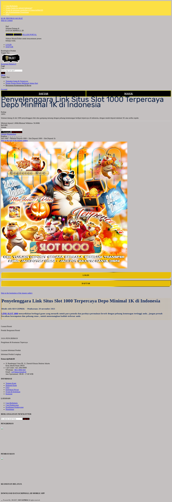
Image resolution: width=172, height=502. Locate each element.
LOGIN (9, 45)
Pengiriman (10, 409)
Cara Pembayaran (12, 405)
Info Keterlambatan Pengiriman (17, 12)
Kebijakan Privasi (12, 390)
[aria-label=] (11, 62)
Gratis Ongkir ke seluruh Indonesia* (19, 8)
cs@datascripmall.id (18, 372)
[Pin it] (15, 136)
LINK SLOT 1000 (9, 313)
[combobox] (12, 70)
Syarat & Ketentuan (13, 392)
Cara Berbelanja (12, 6)
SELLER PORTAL (29, 35)
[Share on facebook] (10, 136)
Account (4, 89)
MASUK (9, 35)
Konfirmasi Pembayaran (15, 407)
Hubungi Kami (11, 385)
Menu (3, 75)
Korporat (9, 394)
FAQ (7, 14)
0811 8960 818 (20, 370)
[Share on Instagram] (17, 136)
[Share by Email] (19, 136)
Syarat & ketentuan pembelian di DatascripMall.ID (24, 10)
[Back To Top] (2, 500)
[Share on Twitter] (12, 136)
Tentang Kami (11, 383)
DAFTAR (18, 35)
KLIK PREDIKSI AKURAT (12, 18)
